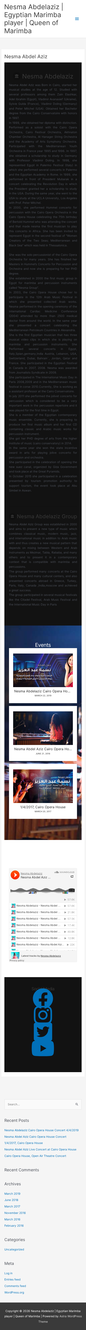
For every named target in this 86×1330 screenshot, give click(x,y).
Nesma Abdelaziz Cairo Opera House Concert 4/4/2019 (41, 1130)
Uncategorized (14, 1249)
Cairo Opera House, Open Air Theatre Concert (35, 1156)
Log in (8, 1273)
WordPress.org (14, 1292)
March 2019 (12, 1193)
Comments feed (15, 1286)
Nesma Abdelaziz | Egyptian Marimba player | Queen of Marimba (33, 19)
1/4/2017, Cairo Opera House (23, 1143)
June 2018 (11, 1200)
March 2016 (12, 1219)
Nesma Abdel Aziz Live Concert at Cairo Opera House (40, 1149)
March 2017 (12, 1206)
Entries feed (12, 1279)
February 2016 (14, 1225)
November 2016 (15, 1213)
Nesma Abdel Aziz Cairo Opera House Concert (35, 1136)
